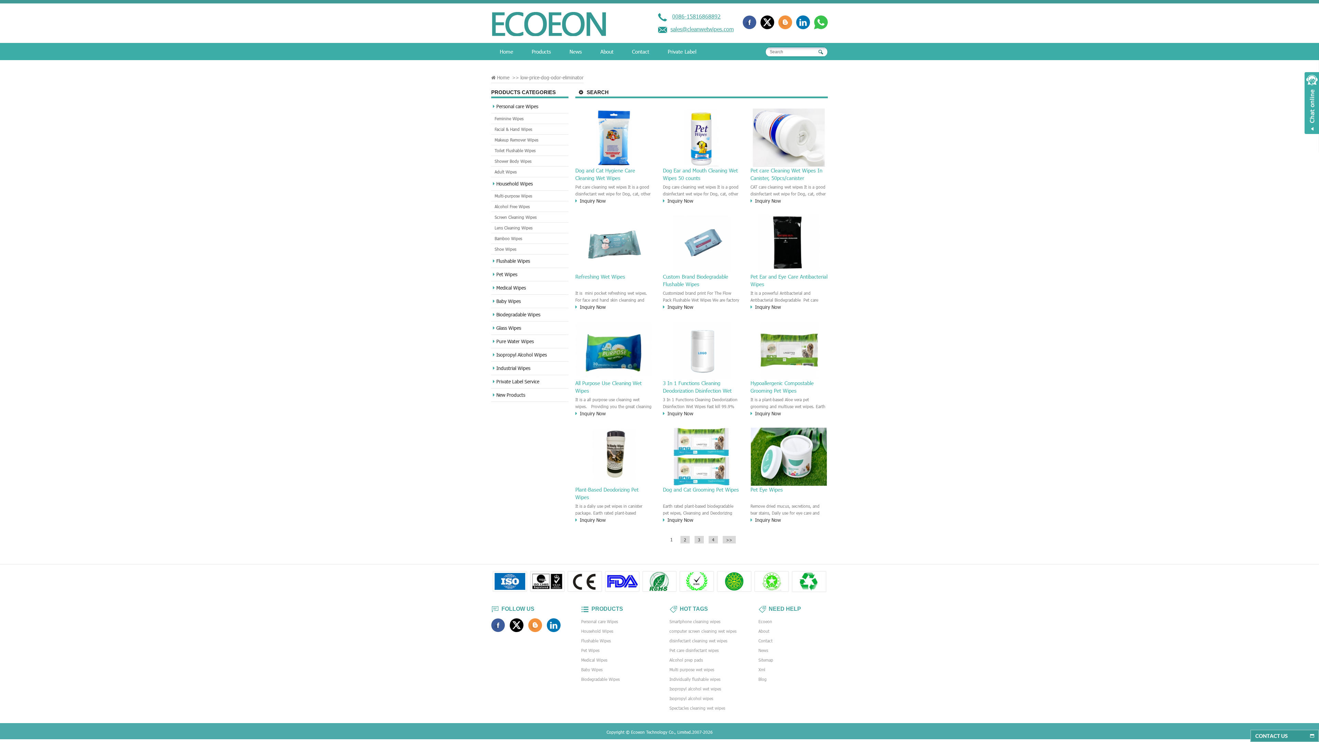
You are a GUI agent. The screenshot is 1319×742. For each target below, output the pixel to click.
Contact (640, 51)
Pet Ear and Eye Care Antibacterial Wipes (789, 280)
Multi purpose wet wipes (691, 669)
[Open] (1312, 103)
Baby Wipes (508, 301)
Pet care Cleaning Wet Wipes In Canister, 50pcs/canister (786, 174)
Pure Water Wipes (515, 341)
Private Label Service (517, 381)
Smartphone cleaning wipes (694, 621)
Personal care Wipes (517, 106)
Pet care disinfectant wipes (694, 650)
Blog (762, 679)
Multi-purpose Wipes (513, 195)
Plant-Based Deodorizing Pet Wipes (607, 493)
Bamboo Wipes (508, 238)
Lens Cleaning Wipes (513, 227)
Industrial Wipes (513, 368)
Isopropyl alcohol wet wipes (695, 688)
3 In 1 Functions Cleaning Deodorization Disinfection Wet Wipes (697, 387)
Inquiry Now (593, 201)
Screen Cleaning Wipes (516, 217)
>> (729, 539)
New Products (510, 395)
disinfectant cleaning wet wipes (698, 640)
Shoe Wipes (505, 249)
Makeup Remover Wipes (516, 139)
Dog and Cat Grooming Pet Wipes (701, 489)
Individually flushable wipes (694, 679)
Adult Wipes (506, 171)
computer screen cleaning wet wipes (702, 631)
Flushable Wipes (513, 261)
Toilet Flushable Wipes (515, 150)
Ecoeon (765, 621)
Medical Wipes (511, 288)
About (606, 51)
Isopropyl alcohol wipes (691, 698)
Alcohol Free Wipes (512, 206)
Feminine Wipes (509, 118)
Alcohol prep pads (686, 659)
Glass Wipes (508, 328)
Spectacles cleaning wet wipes (697, 708)
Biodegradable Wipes (518, 314)
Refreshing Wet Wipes (600, 276)
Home (506, 51)
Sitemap (765, 659)
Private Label (682, 51)
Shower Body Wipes (513, 161)
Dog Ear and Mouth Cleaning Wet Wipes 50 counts (700, 174)
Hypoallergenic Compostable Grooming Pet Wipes (782, 387)
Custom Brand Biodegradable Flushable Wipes (695, 280)
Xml (761, 669)
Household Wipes (514, 184)
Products (541, 51)
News (576, 51)
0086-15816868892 (696, 16)
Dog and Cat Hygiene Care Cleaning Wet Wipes (605, 174)
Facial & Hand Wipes (513, 129)
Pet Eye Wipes (767, 489)
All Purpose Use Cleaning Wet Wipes (608, 387)
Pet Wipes (506, 274)
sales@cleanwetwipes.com (702, 29)
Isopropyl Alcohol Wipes (521, 355)
